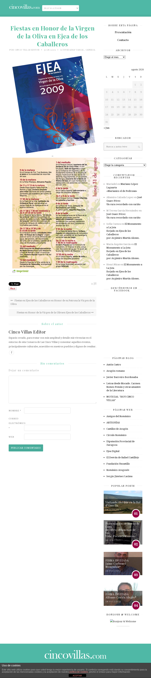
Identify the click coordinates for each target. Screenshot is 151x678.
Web (11, 437)
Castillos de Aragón (117, 428)
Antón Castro (113, 364)
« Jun (106, 127)
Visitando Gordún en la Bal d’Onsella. (123, 504)
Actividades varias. (72, 49)
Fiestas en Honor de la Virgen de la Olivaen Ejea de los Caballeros (54, 312)
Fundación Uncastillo (118, 463)
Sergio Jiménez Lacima (119, 476)
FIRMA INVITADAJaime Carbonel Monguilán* (117, 564)
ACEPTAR (77, 675)
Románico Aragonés (117, 470)
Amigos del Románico (118, 416)
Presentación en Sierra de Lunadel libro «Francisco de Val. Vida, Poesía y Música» (123, 530)
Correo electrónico (16, 423)
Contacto (123, 40)
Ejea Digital (112, 451)
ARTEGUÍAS (113, 422)
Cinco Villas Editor (27, 49)
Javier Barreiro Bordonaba (122, 377)
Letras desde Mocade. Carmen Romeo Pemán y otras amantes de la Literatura (123, 387)
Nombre (15, 411)
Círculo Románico (116, 435)
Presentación (123, 32)
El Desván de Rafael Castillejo (122, 457)
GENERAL (91, 49)
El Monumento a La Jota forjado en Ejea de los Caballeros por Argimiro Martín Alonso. (123, 230)
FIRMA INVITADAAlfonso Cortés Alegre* (121, 596)
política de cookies (78, 672)
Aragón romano (115, 370)
